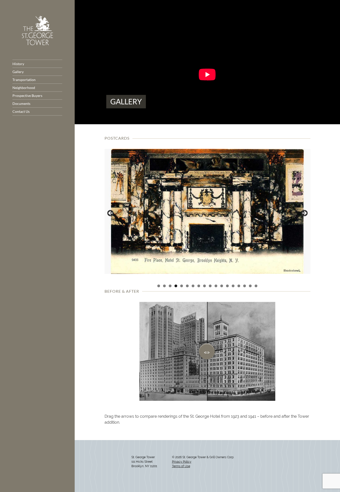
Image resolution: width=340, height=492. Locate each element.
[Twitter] (106, 469)
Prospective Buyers (27, 95)
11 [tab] (216, 286)
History (18, 64)
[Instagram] (110, 469)
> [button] (304, 213)
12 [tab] (221, 286)
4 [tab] (175, 286)
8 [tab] (198, 286)
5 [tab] (181, 286)
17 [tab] (250, 286)
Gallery (18, 72)
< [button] (110, 213)
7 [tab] (193, 286)
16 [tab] (244, 286)
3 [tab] (170, 286)
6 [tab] (187, 286)
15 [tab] (238, 286)
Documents (21, 103)
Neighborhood (23, 87)
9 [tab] (204, 286)
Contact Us (21, 111)
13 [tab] (227, 286)
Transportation (24, 80)
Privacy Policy (181, 461)
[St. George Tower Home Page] (37, 43)
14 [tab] (233, 286)
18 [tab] (256, 286)
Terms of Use (181, 466)
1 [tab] (158, 286)
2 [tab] (164, 286)
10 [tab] (210, 286)
